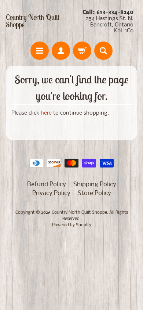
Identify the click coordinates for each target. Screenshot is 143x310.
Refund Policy (46, 184)
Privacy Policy (51, 193)
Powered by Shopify (71, 225)
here (46, 113)
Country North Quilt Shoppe (32, 21)
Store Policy (94, 193)
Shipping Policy (94, 184)
